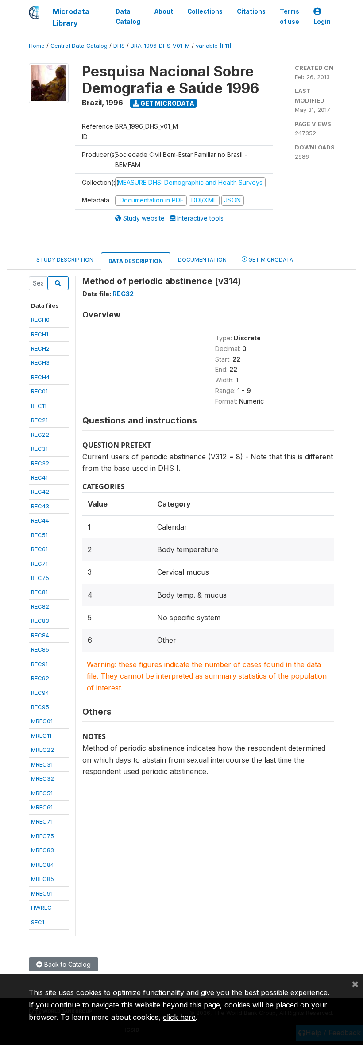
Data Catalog (128, 16)
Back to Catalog (66, 964)
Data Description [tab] (135, 261)
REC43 (40, 506)
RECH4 (40, 377)
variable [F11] (213, 45)
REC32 (40, 463)
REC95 (40, 706)
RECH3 (40, 362)
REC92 (40, 678)
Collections (205, 11)
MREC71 (42, 821)
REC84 (40, 635)
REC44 (40, 520)
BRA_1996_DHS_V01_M (160, 45)
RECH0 (40, 319)
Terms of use (289, 16)
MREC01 (42, 721)
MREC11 (41, 735)
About (163, 11)
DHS (119, 45)
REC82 (40, 606)
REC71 (39, 563)
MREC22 (42, 749)
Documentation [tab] (202, 259)
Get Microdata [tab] (270, 259)
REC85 (40, 649)
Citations (251, 11)
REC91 (39, 663)
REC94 (40, 692)
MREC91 (42, 893)
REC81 (39, 591)
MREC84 (42, 864)
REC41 (39, 477)
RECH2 (40, 348)
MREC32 (42, 778)
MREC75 (42, 835)
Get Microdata (166, 103)
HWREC (41, 907)
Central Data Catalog (79, 45)
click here (179, 1017)
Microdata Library (71, 17)
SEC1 (37, 922)
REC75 (40, 577)
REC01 (39, 391)
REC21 (39, 419)
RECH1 (39, 334)
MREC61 (42, 807)
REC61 (39, 549)
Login (322, 21)
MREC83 (42, 850)
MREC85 (42, 878)
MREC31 (42, 764)
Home (37, 45)
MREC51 (42, 793)
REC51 (39, 534)
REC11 (38, 405)
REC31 (39, 448)
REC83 (40, 620)
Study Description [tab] (64, 259)
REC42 (40, 491)
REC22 (40, 434)
